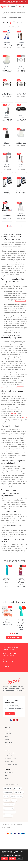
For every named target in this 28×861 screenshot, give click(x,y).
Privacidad (19, 824)
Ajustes (19, 858)
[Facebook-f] (11, 720)
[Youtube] (14, 720)
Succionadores (8, 792)
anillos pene (12, 413)
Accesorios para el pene (11, 12)
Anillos (6, 796)
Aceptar (4, 858)
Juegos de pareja (8, 807)
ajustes (20, 855)
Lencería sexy (17, 788)
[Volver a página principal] (3, 6)
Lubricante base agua (16, 796)
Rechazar (12, 858)
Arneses (6, 800)
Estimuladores (8, 815)
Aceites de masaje (9, 803)
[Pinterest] (17, 720)
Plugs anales (7, 788)
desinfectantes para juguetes (9, 388)
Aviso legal (12, 824)
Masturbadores (19, 792)
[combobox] (12, 6)
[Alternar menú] (27, 7)
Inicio (3, 11)
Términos (9, 827)
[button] (11, 590)
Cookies (3, 827)
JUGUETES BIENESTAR (9, 11)
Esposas (14, 800)
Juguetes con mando (9, 811)
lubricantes (20, 386)
